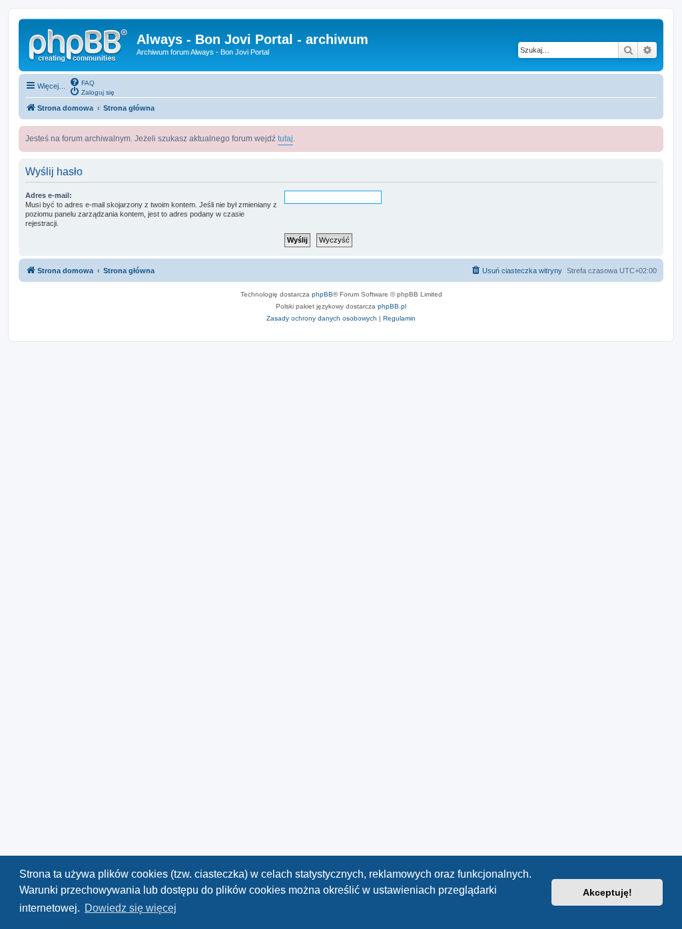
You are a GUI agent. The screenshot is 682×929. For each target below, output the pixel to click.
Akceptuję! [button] (607, 892)
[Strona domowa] (79, 43)
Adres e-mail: (48, 195)
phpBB (322, 294)
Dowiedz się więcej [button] (130, 908)
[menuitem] (82, 82)
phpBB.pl (392, 306)
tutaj (285, 138)
